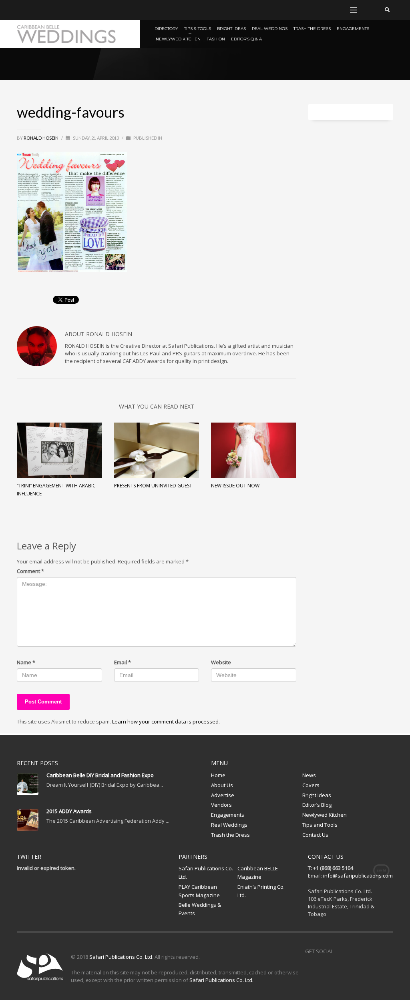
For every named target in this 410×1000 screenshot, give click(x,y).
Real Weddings (229, 824)
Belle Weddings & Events (200, 909)
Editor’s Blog (317, 804)
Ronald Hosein (41, 137)
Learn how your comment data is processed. (166, 721)
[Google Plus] (375, 951)
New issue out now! (236, 485)
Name (26, 662)
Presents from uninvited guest (153, 485)
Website (221, 662)
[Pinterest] (47, 10)
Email (122, 662)
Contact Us (315, 834)
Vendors (221, 804)
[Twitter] (35, 10)
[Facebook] (23, 10)
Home (218, 775)
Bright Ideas (316, 795)
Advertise (222, 795)
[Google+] (59, 10)
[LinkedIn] (71, 10)
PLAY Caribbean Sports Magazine (199, 891)
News (309, 775)
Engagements (227, 814)
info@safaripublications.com (358, 875)
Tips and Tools (320, 824)
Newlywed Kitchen (324, 814)
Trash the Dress (230, 834)
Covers (311, 785)
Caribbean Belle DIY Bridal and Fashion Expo (100, 775)
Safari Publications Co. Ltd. (206, 872)
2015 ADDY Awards (69, 811)
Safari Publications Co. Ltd (120, 956)
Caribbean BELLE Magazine (257, 872)
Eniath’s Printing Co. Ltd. (261, 891)
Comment (30, 571)
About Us (222, 785)
